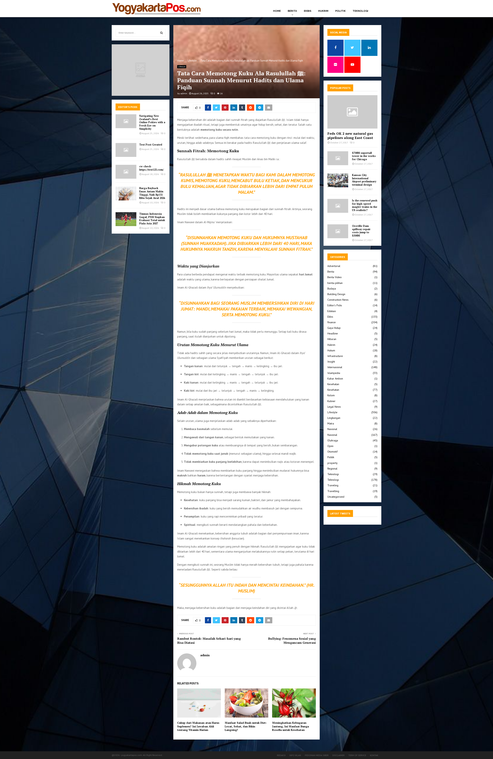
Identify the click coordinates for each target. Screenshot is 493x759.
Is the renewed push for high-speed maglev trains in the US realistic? (364, 205)
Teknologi (360, 10)
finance (331, 322)
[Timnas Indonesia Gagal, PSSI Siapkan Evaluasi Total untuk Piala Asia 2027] (126, 219)
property (332, 463)
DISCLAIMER (338, 755)
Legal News (334, 406)
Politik (340, 10)
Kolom (331, 395)
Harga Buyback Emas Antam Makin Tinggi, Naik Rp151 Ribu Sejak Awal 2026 (152, 193)
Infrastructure (335, 356)
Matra (330, 423)
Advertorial (333, 266)
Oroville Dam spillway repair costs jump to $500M (361, 230)
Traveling (332, 485)
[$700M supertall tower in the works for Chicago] (337, 158)
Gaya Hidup (334, 328)
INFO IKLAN (295, 755)
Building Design (336, 294)
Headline (332, 333)
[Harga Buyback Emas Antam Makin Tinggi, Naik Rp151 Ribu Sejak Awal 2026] (126, 193)
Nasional (332, 429)
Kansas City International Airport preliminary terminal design (364, 179)
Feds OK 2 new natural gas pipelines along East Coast (350, 135)
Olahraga (332, 440)
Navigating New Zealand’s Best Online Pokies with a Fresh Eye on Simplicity (152, 122)
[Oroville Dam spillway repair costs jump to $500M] (337, 231)
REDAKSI (281, 755)
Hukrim (323, 10)
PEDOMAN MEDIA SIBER (317, 755)
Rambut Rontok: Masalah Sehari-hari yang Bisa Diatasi (209, 640)
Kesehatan (333, 384)
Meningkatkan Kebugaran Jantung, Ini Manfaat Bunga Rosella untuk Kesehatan (290, 726)
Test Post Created (150, 144)
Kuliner (331, 401)
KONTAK (374, 755)
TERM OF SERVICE (357, 755)
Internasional (334, 367)
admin (183, 93)
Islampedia (333, 373)
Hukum (331, 350)
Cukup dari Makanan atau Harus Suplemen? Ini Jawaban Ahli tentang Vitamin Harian (198, 726)
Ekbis (307, 10)
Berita (292, 10)
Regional (332, 468)
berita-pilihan (335, 283)
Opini (330, 446)
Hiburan (331, 339)
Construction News (338, 299)
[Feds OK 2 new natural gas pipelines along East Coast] (352, 112)
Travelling (333, 491)
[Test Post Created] (126, 150)
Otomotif (332, 451)
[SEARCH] (161, 33)
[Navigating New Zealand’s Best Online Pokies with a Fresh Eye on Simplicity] (126, 121)
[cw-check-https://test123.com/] (126, 172)
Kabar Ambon (335, 378)
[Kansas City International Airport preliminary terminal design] (337, 180)
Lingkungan (333, 418)
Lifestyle (181, 66)
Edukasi (331, 311)
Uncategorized (335, 496)
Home (277, 10)
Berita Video (334, 277)
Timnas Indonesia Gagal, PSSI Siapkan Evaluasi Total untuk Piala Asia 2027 (152, 218)
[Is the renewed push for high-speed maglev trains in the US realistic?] (337, 206)
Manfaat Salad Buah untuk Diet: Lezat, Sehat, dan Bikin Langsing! (246, 726)
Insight (331, 361)
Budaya (331, 288)
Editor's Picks (334, 305)
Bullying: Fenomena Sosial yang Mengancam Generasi (292, 640)
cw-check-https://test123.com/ (151, 168)
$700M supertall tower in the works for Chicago (364, 156)
